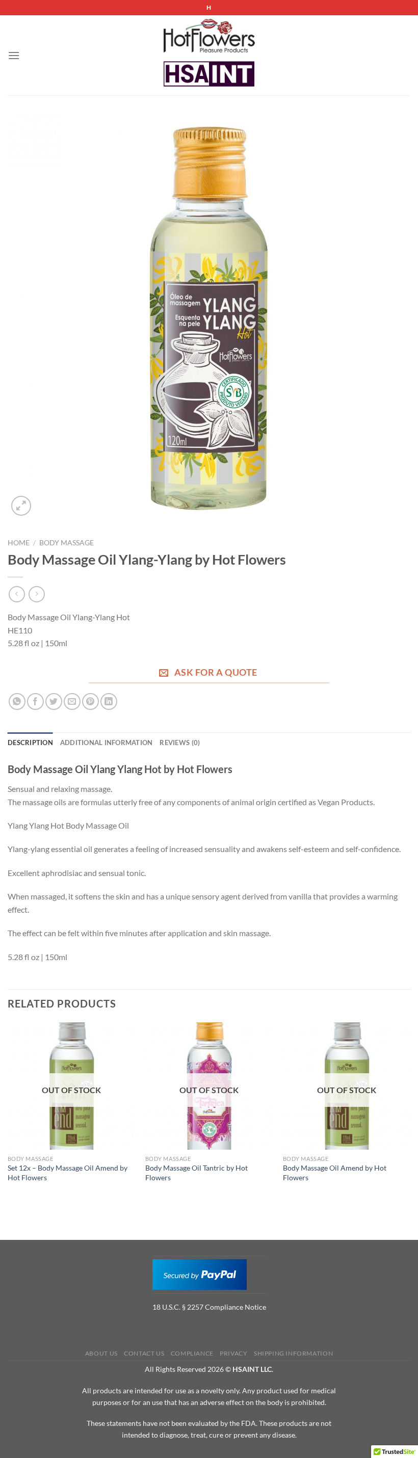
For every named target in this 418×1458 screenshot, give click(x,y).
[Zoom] (21, 506)
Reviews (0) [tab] (180, 742)
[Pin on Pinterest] (90, 701)
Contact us (144, 1353)
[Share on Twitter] (53, 701)
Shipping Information (293, 1353)
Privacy (233, 1353)
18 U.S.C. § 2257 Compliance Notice (209, 1307)
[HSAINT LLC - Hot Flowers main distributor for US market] (209, 55)
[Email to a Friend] (72, 701)
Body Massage (66, 543)
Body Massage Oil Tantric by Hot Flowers (196, 1172)
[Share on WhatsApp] (17, 701)
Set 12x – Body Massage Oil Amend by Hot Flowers (67, 1172)
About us (101, 1353)
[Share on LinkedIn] (108, 701)
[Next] (409, 1112)
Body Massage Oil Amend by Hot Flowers (334, 1172)
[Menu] (14, 55)
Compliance (192, 1353)
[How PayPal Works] (199, 1274)
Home (19, 543)
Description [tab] (30, 742)
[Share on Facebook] (35, 701)
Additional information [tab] (106, 742)
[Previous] (8, 1112)
